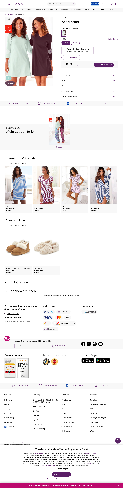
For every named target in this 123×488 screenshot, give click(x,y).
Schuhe (87, 10)
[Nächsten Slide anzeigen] (50, 51)
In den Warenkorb (102, 65)
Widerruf (93, 431)
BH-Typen (36, 411)
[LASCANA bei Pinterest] (95, 344)
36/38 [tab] (75, 43)
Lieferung (7, 413)
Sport (95, 10)
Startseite (9, 14)
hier (89, 463)
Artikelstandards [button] (67, 91)
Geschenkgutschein (68, 426)
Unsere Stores (66, 409)
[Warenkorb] (116, 4)
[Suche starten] (73, 4)
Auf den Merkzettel (70, 57)
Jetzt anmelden (60, 346)
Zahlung (7, 409)
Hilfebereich (8, 400)
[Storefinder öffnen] (103, 4)
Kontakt (7, 404)
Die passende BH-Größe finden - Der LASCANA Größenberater (45, 401)
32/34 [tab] (66, 43)
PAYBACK (10, 427)
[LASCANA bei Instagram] (89, 344)
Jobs (63, 404)
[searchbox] (59, 4)
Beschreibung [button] (66, 75)
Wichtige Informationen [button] (69, 96)
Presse (64, 413)
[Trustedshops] (46, 361)
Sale (111, 10)
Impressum (94, 422)
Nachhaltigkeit (66, 431)
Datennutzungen (92, 453)
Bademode (15, 10)
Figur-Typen (37, 420)
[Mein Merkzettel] (112, 4)
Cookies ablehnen (48, 465)
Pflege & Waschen (39, 406)
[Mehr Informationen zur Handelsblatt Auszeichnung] (23, 368)
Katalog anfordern (68, 422)
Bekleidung (27, 10)
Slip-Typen (36, 415)
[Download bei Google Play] (103, 360)
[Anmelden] (107, 4)
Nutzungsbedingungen (98, 418)
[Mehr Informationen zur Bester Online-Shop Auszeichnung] (10, 368)
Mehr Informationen (70, 479)
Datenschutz (94, 413)
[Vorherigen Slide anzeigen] (7, 51)
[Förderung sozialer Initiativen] (9, 78)
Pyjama (59, 147)
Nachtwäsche (62, 10)
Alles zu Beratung (39, 429)
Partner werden (67, 418)
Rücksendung (9, 418)
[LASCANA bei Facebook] (83, 344)
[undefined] (115, 189)
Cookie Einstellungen (97, 426)
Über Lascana (66, 400)
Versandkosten (77, 65)
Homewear (76, 10)
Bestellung (8, 422)
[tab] (64, 33)
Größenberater (113, 39)
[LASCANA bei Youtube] (100, 344)
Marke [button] (64, 86)
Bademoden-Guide (39, 424)
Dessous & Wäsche (44, 10)
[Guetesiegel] (54, 361)
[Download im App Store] (87, 360)
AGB (91, 409)
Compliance (94, 400)
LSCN (103, 10)
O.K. (55, 474)
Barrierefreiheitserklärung (98, 404)
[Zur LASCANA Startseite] (14, 3)
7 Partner (39, 453)
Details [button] (64, 80)
